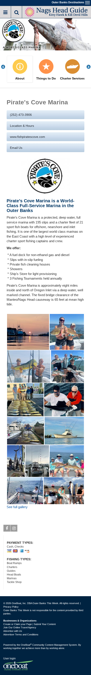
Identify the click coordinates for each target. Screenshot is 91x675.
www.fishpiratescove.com (27, 136)
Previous (5, 67)
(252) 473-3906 (21, 114)
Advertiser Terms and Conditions (20, 634)
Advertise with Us (12, 631)
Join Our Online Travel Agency (19, 627)
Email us (16, 147)
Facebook (6, 528)
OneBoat (26, 645)
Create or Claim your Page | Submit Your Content (29, 624)
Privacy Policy (11, 606)
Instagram (13, 528)
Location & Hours (22, 125)
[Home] (56, 11)
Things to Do (46, 78)
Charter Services (72, 78)
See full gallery (17, 507)
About (20, 78)
